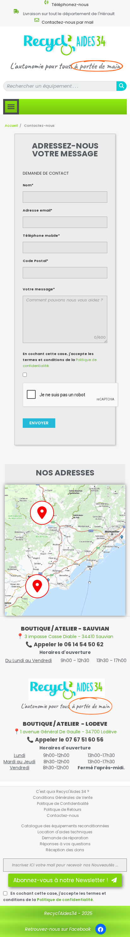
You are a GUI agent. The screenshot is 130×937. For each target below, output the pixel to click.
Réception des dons (65, 850)
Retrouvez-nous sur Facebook (58, 929)
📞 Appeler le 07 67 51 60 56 (65, 739)
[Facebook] (100, 929)
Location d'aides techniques (65, 832)
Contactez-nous (63, 815)
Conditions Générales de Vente (62, 797)
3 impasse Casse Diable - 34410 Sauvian (65, 636)
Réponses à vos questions (65, 844)
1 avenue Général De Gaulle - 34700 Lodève (65, 732)
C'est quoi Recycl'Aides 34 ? (62, 791)
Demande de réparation (65, 838)
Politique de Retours (62, 809)
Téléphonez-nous (70, 5)
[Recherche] (121, 86)
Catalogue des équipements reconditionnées (65, 826)
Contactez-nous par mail (67, 22)
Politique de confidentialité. (65, 899)
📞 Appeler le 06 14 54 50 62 (65, 644)
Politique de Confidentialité (62, 803)
